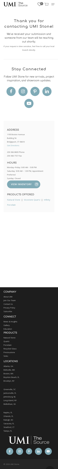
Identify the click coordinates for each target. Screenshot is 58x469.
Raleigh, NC (8, 420)
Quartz (6, 341)
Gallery (7, 325)
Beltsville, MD (9, 370)
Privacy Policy (9, 308)
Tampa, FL (8, 431)
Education (8, 329)
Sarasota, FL (9, 423)
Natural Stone (13, 200)
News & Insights (10, 321)
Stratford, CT (9, 427)
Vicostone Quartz (32, 200)
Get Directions (13, 145)
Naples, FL (8, 412)
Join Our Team (10, 300)
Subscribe (8, 311)
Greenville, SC (10, 389)
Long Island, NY (10, 400)
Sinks (6, 356)
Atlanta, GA (8, 366)
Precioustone (9, 352)
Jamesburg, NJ (9, 397)
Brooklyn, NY (9, 381)
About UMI (8, 297)
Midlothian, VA (10, 404)
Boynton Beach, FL (11, 377)
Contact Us (8, 304)
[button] (52, 4)
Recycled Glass (10, 349)
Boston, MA (8, 373)
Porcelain (8, 345)
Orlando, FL (8, 416)
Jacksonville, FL (10, 393)
